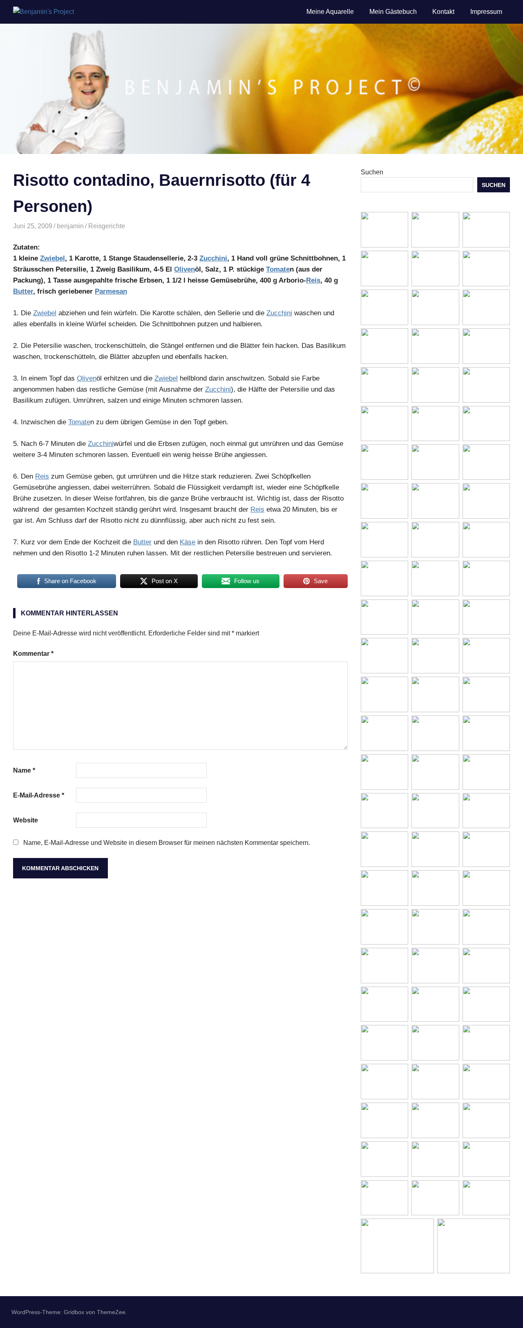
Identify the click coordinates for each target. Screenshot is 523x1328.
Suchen (372, 172)
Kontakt (443, 11)
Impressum (486, 11)
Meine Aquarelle (330, 11)
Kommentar (33, 653)
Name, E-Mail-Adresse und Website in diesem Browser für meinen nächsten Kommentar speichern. (166, 842)
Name (24, 770)
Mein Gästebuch (393, 11)
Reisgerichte (106, 226)
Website (25, 820)
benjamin (70, 226)
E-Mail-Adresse (38, 795)
